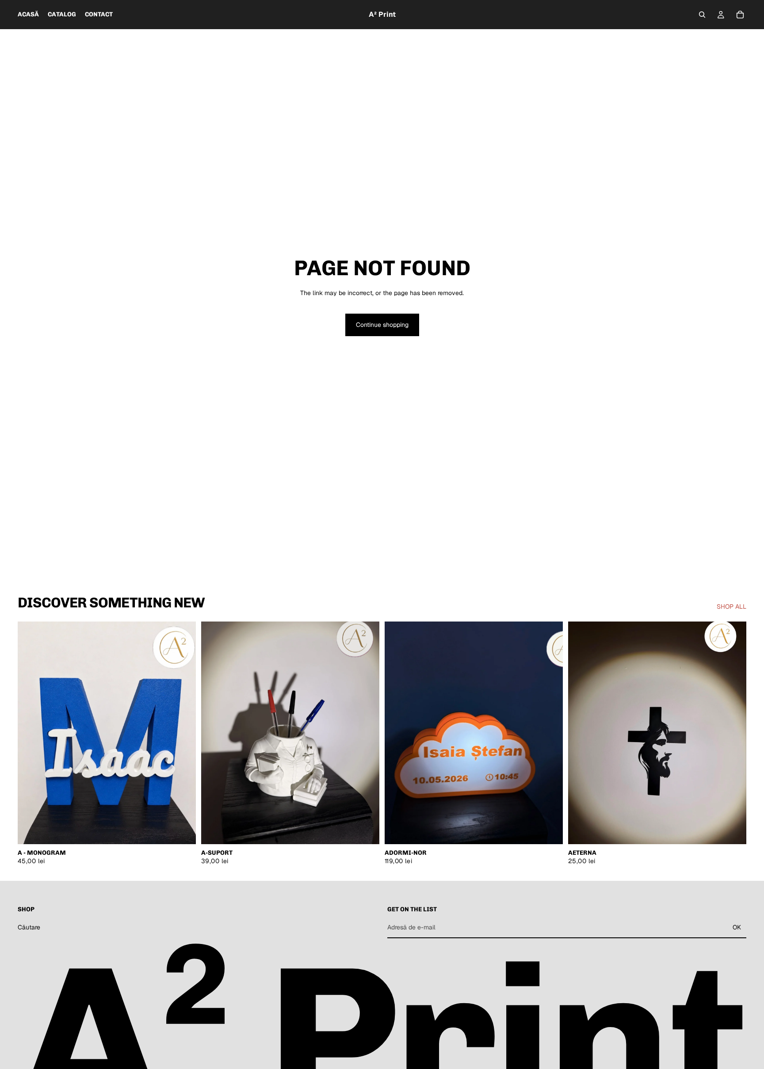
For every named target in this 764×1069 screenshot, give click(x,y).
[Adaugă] (182, 830)
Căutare (29, 927)
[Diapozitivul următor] (182, 733)
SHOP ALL (731, 606)
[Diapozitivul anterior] (31, 733)
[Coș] (740, 14)
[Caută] (702, 14)
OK (737, 927)
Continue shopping (382, 325)
